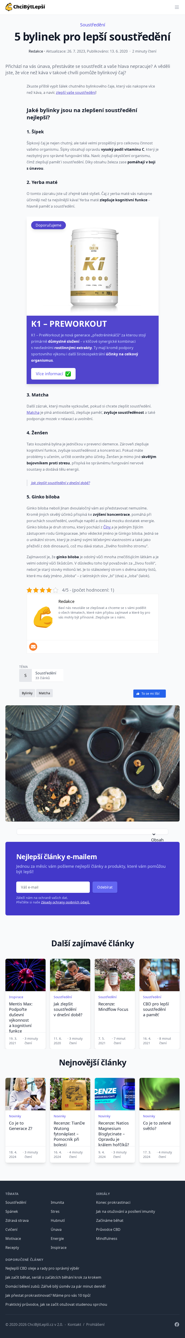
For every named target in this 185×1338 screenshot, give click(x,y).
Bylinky (27, 693)
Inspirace (59, 1247)
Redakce (36, 51)
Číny (107, 527)
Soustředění (92, 25)
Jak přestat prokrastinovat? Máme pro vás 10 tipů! (47, 1295)
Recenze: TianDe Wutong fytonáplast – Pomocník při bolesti (69, 1133)
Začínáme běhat (109, 1220)
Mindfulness (106, 1238)
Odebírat (105, 887)
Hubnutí (58, 1220)
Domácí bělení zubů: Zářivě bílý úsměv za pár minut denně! (55, 1286)
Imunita (57, 1202)
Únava (56, 1229)
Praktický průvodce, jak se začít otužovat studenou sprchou (56, 1304)
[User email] (33, 647)
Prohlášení (95, 1324)
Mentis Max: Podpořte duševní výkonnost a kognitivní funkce (20, 1017)
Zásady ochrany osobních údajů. (65, 902)
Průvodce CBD (108, 1229)
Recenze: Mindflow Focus (113, 1006)
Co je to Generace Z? (20, 1125)
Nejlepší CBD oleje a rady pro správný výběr (42, 1268)
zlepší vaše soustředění (76, 92)
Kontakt (74, 1324)
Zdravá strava (17, 1220)
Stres (55, 1211)
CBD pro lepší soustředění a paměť (156, 1009)
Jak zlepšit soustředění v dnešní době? (60, 482)
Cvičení (11, 1229)
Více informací (49, 373)
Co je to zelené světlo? (157, 1125)
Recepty (12, 1247)
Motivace (13, 1238)
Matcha (33, 412)
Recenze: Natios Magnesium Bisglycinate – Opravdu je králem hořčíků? (113, 1133)
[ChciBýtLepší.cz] (25, 6)
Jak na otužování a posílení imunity (125, 1211)
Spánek (11, 1211)
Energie (57, 1238)
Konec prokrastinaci (113, 1202)
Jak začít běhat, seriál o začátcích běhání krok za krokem (53, 1277)
